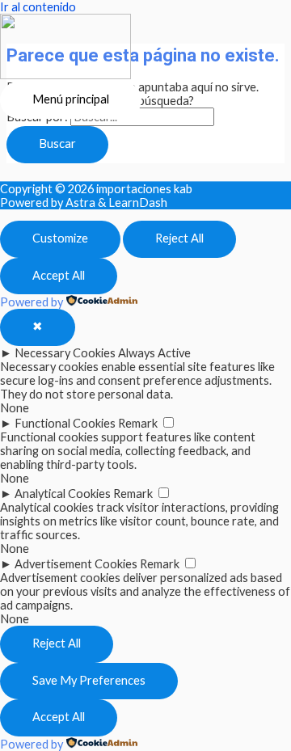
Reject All (179, 238)
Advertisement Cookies (76, 564)
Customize (60, 238)
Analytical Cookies (63, 493)
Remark (138, 423)
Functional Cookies (65, 423)
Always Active (154, 353)
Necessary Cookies (65, 353)
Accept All (58, 275)
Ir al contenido (38, 7)
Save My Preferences (89, 680)
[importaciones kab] (65, 48)
